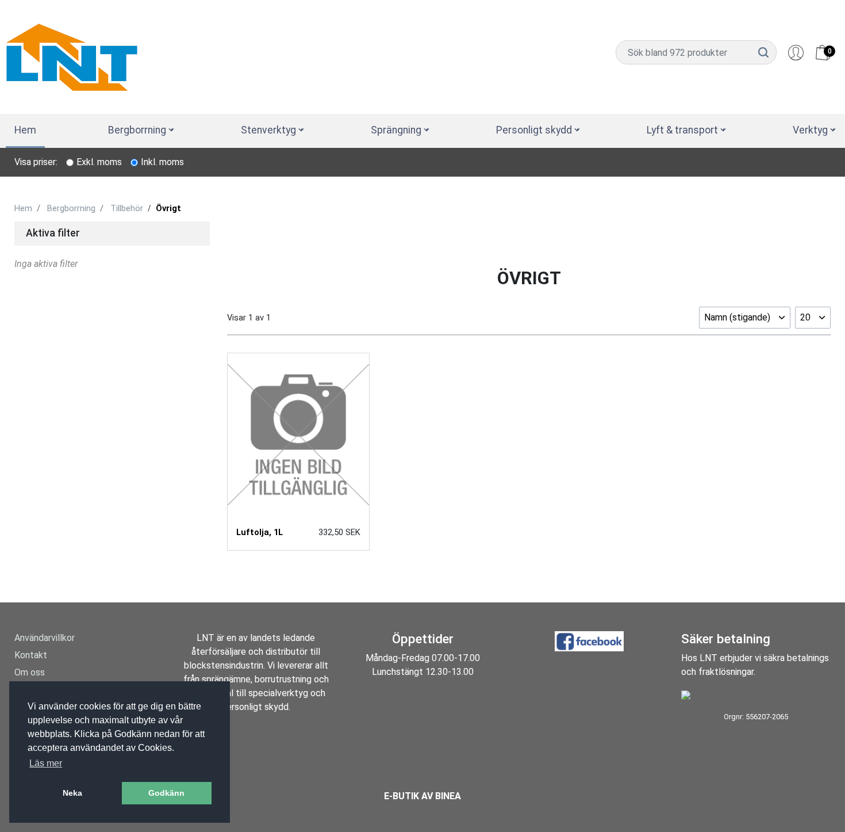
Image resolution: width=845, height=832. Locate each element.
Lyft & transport (682, 130)
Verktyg (810, 130)
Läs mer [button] (45, 763)
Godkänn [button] (166, 792)
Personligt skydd (534, 130)
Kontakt (30, 655)
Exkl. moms (99, 162)
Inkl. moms (162, 162)
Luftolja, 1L (259, 532)
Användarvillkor (44, 637)
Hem (25, 130)
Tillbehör (126, 208)
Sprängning (396, 130)
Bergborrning (137, 130)
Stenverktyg (268, 130)
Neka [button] (72, 792)
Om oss (29, 672)
